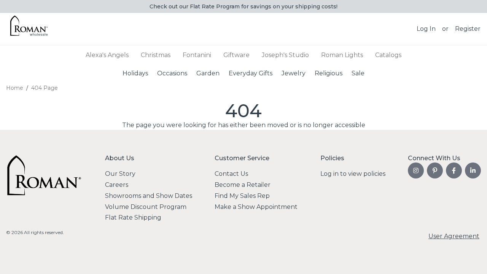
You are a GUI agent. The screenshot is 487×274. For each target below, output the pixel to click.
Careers (116, 184)
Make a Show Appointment (256, 206)
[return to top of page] (472, 259)
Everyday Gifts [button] (250, 72)
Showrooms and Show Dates (148, 195)
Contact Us (231, 173)
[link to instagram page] (416, 170)
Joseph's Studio (285, 55)
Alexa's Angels (107, 55)
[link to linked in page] (473, 170)
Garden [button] (208, 72)
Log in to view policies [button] (352, 173)
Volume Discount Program (145, 206)
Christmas (155, 55)
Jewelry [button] (294, 72)
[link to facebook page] (454, 170)
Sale (358, 72)
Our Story (120, 173)
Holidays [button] (135, 72)
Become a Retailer (243, 184)
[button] (426, 29)
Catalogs (388, 55)
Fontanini (197, 55)
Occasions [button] (172, 72)
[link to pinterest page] (435, 170)
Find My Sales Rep (242, 195)
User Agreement (453, 236)
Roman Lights (342, 55)
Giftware (236, 55)
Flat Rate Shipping (133, 217)
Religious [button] (328, 72)
